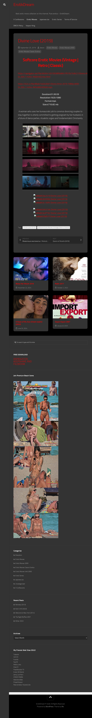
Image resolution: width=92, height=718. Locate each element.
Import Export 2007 (62, 322)
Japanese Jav (44, 19)
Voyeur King (30, 26)
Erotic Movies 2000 (67, 48)
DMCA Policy (18, 26)
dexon (42, 48)
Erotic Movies (32, 19)
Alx (63, 707)
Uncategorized (20, 584)
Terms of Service (70, 19)
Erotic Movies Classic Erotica (29, 51)
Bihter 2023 (19, 621)
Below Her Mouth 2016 (25, 284)
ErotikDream (23, 4)
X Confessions (18, 19)
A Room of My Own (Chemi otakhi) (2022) (29, 323)
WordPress (50, 707)
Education (18, 555)
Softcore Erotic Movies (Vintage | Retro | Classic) (53, 227)
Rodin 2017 (59, 284)
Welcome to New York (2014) (25, 613)
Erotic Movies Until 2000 (23, 571)
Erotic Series (57, 19)
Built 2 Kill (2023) (21, 609)
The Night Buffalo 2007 (23, 617)
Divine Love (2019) (29, 227)
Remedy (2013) (20, 605)
